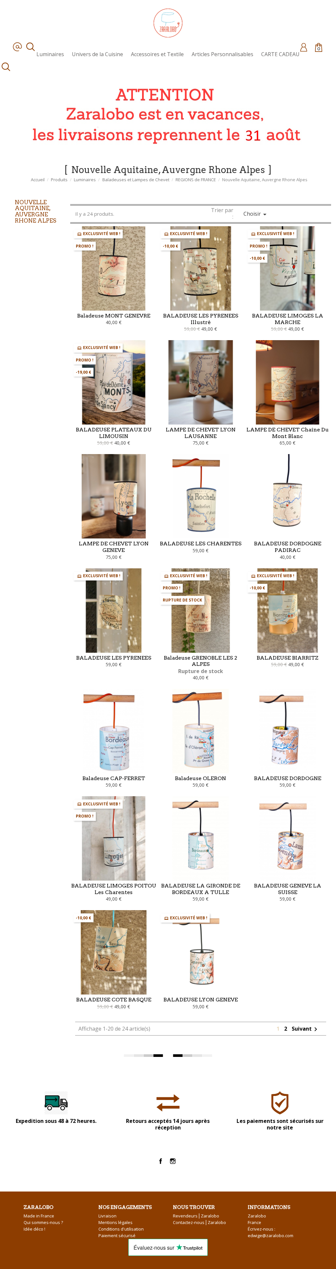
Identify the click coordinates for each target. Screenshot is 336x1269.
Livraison (107, 1216)
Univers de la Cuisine (97, 54)
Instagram (172, 1161)
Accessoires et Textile (157, 54)
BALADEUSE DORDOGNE (287, 778)
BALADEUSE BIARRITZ (287, 658)
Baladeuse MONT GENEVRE (113, 316)
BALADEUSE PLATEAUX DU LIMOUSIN (114, 433)
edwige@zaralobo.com (270, 1235)
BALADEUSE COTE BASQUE (113, 999)
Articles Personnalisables (222, 54)
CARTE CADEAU (280, 54)
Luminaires (50, 54)
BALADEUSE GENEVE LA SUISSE (287, 889)
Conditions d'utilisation (121, 1229)
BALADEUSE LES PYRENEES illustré (200, 319)
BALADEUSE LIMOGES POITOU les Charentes (113, 889)
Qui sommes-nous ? (43, 1222)
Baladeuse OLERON (200, 778)
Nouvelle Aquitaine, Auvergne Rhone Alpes (35, 211)
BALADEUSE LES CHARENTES (201, 543)
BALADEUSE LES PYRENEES (113, 658)
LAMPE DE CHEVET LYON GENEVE (114, 546)
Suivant (306, 1028)
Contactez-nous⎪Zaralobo (199, 1222)
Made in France (39, 1216)
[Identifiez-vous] (303, 47)
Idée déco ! (34, 1229)
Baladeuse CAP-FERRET (113, 778)
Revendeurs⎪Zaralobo (196, 1216)
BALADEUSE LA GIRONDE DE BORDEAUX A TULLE (200, 889)
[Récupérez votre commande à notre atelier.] (164, 114)
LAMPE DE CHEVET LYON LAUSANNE (201, 433)
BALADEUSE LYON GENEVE (200, 999)
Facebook (160, 1161)
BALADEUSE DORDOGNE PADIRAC (287, 546)
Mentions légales (115, 1222)
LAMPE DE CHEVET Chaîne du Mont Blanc (287, 433)
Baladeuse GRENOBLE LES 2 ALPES (200, 661)
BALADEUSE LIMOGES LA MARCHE (287, 319)
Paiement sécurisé (117, 1235)
